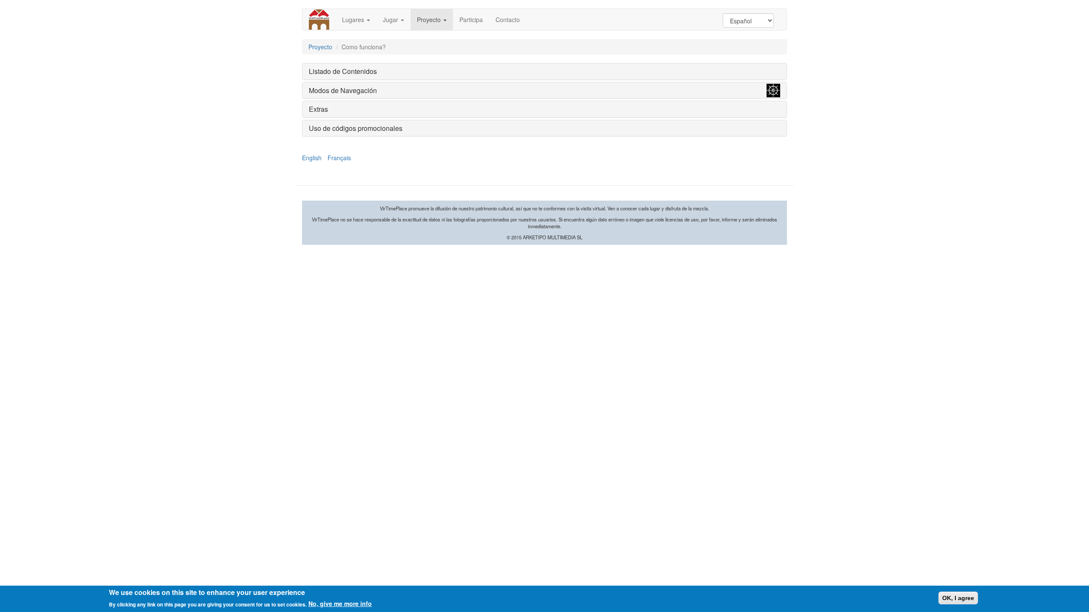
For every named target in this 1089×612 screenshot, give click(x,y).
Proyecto (429, 19)
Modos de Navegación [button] (343, 90)
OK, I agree (958, 598)
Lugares (354, 19)
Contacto (508, 19)
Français (339, 157)
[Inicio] (322, 19)
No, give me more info (340, 603)
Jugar (391, 19)
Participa (471, 19)
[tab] (544, 71)
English (312, 157)
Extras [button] (318, 109)
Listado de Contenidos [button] (343, 71)
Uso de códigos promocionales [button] (355, 128)
